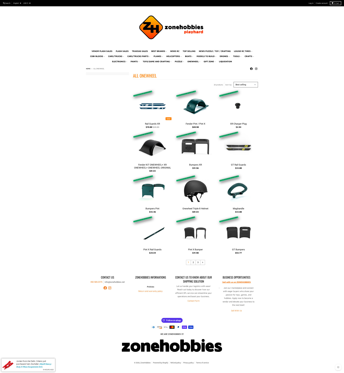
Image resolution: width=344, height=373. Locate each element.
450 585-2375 (96, 282)
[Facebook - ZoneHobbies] (251, 69)
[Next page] (202, 262)
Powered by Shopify (160, 363)
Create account (322, 3)
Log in (311, 3)
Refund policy (176, 363)
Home (88, 68)
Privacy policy (188, 363)
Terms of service (202, 363)
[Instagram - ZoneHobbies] (256, 69)
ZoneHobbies (145, 363)
